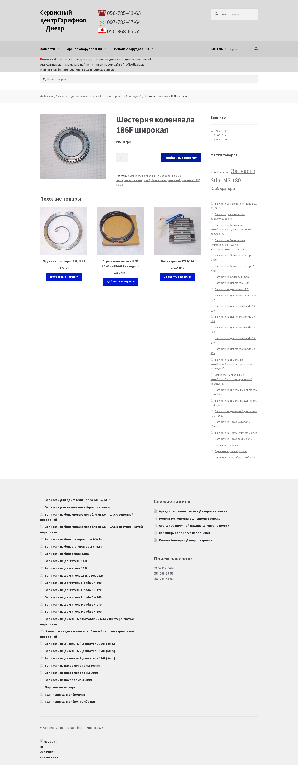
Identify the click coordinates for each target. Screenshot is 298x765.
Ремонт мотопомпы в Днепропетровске (189, 518)
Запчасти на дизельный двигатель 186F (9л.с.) (80, 658)
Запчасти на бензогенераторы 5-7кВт (74, 546)
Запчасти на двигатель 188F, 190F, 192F (74, 575)
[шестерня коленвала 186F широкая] (73, 146)
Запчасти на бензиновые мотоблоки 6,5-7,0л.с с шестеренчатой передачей (228, 245)
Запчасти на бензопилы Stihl (232, 277)
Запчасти (47, 49)
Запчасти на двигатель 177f (232, 289)
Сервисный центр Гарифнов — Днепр (63, 20)
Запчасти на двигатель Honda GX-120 (73, 590)
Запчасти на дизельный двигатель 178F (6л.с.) (80, 651)
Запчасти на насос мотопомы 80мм (236, 432)
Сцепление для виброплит (231, 451)
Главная (49, 96)
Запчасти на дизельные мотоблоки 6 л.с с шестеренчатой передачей (231, 364)
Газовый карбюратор (220, 172)
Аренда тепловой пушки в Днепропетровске (193, 511)
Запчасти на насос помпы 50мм (233, 439)
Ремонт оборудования (131, 49)
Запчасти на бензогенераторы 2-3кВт (74, 539)
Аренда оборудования (84, 49)
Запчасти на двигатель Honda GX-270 (73, 604)
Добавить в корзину (181, 158)
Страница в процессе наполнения (184, 533)
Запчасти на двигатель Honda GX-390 (73, 611)
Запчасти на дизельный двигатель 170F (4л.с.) (80, 644)
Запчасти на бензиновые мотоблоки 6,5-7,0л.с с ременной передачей (231, 229)
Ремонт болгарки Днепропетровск (185, 540)
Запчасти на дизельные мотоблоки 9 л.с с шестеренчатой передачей (98, 96)
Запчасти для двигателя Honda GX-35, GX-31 (78, 500)
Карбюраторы (223, 188)
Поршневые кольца (227, 445)
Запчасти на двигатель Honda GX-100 (73, 582)
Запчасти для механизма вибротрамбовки (77, 507)
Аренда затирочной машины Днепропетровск (194, 525)
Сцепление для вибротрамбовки (235, 457)
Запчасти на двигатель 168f (232, 283)
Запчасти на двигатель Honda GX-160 (73, 597)
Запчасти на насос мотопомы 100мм (72, 665)
